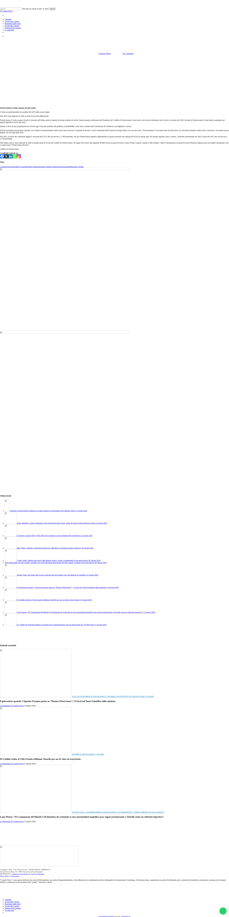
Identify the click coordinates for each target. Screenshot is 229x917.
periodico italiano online (48, 167)
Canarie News (105, 53)
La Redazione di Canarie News (12, 706)
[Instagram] (19, 156)
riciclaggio (65, 167)
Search (52, 9)
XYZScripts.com (125, 916)
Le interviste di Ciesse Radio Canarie (134, 697)
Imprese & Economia (13, 908)
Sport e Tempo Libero (136, 812)
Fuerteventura (11, 167)
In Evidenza (94, 697)
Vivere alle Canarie (12, 902)
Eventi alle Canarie (83, 812)
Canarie (3, 167)
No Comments (127, 54)
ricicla (59, 167)
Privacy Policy (4, 876)
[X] (6, 156)
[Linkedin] (10, 156)
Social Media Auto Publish (106, 916)
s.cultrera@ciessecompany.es (21, 874)
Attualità (77, 697)
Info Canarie (114, 41)
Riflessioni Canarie (76, 167)
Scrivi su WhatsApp (37, 874)
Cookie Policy (15, 876)
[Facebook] (2, 156)
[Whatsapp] (15, 156)
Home (85, 697)
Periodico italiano (32, 167)
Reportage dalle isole (13, 904)
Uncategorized (156, 812)
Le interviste (9, 910)
